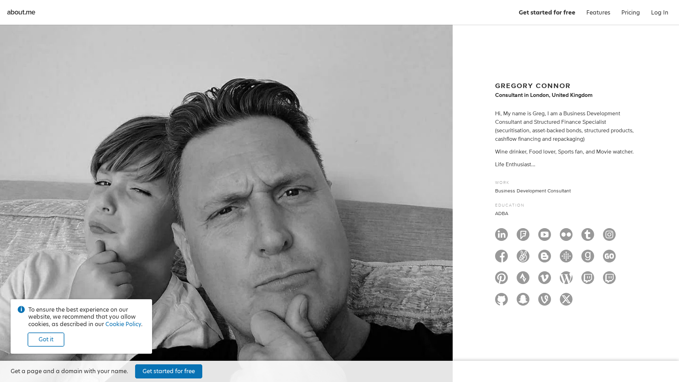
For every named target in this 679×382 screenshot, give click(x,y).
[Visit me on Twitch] (587, 281)
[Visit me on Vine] (544, 302)
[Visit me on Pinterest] (501, 281)
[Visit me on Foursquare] (523, 237)
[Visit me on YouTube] (544, 237)
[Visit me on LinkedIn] (501, 237)
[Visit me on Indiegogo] (609, 259)
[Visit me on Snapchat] (523, 302)
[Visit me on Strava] (523, 281)
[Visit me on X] (566, 302)
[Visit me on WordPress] (566, 281)
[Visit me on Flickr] (566, 237)
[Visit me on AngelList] (523, 259)
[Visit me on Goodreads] (587, 259)
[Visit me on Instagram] (609, 237)
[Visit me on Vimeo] (544, 281)
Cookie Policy (123, 324)
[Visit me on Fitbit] (566, 259)
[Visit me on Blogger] (544, 259)
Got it (46, 339)
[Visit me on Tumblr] (587, 237)
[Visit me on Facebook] (501, 259)
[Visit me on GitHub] (501, 302)
